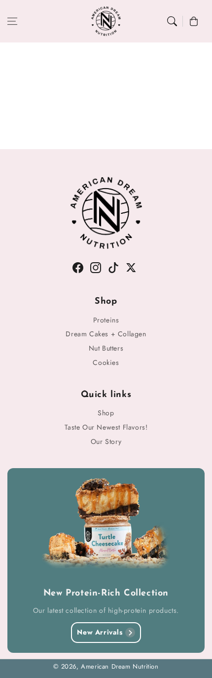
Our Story (106, 441)
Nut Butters (106, 348)
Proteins (106, 320)
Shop (106, 413)
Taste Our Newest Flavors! (106, 427)
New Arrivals (99, 632)
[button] (12, 21)
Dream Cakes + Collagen (106, 334)
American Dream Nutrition (119, 666)
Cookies (106, 362)
